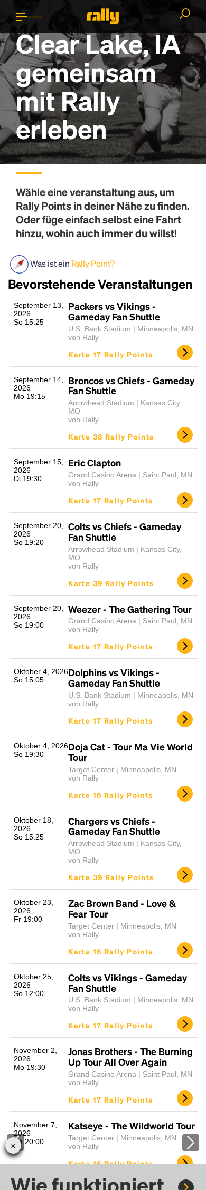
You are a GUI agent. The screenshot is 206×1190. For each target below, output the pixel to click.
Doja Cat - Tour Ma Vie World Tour (130, 752)
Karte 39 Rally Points (111, 583)
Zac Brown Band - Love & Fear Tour (122, 908)
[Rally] (103, 16)
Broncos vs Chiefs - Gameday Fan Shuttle (131, 385)
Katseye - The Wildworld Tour (131, 1125)
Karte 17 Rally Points (110, 354)
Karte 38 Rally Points (111, 436)
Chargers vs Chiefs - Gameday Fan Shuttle (114, 826)
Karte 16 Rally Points (110, 794)
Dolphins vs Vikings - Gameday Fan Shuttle (114, 677)
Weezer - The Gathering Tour (130, 609)
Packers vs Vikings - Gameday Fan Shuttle (114, 311)
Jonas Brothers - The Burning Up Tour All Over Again (130, 1056)
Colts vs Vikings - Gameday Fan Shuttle (127, 982)
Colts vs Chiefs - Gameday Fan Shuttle (124, 531)
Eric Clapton (94, 462)
